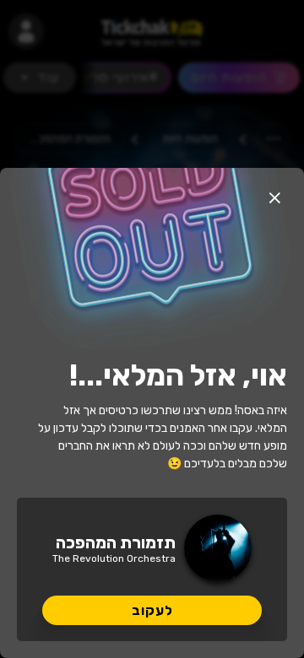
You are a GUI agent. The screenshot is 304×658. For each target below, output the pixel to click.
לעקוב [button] (152, 610)
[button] (274, 197)
